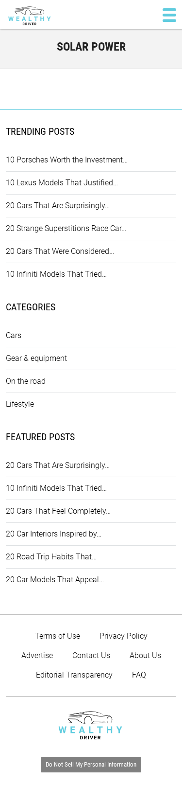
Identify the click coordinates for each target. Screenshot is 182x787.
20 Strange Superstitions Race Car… (66, 228)
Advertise (37, 655)
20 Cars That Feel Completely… (58, 511)
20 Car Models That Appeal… (55, 579)
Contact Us (91, 655)
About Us (145, 655)
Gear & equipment (36, 358)
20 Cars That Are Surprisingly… (58, 205)
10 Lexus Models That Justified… (62, 182)
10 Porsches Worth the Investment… (67, 159)
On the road (26, 381)
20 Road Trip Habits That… (51, 556)
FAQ (139, 675)
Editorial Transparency (74, 675)
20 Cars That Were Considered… (60, 251)
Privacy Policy (123, 636)
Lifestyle (20, 404)
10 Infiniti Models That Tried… (56, 274)
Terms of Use (57, 636)
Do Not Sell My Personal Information (91, 764)
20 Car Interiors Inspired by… (53, 533)
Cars (13, 335)
